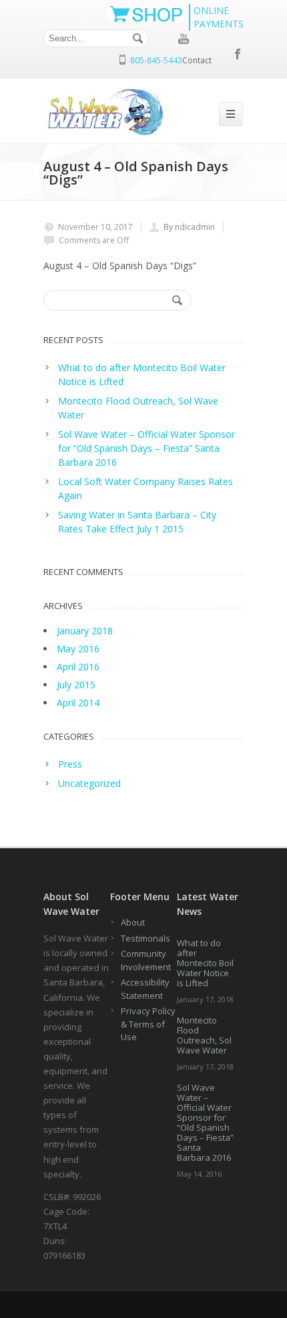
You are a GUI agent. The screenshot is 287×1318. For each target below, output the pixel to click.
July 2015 (76, 684)
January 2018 (85, 630)
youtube (183, 38)
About (133, 922)
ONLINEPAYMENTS (219, 17)
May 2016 (78, 648)
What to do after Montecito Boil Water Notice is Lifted (205, 963)
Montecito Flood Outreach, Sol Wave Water (204, 1035)
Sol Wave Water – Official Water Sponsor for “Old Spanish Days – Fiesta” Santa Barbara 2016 (205, 1122)
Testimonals (145, 938)
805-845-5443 (156, 60)
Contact (197, 60)
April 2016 (78, 666)
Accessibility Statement (145, 988)
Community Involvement (146, 960)
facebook (238, 54)
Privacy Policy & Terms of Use (148, 1024)
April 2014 (78, 702)
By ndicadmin (189, 227)
